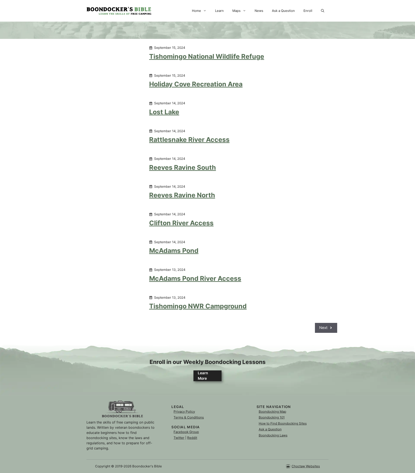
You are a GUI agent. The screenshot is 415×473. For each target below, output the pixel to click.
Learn (219, 11)
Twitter (179, 438)
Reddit (192, 438)
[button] (323, 10)
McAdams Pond (173, 250)
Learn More (203, 376)
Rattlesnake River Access (189, 139)
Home (196, 11)
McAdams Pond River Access (195, 278)
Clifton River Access (181, 223)
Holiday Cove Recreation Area (196, 84)
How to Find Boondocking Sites (283, 423)
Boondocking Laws (273, 435)
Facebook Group (186, 432)
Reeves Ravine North (182, 195)
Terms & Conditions (189, 417)
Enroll (307, 11)
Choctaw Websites (306, 466)
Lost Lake (164, 112)
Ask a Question (283, 11)
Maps (236, 11)
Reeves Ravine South (182, 167)
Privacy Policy (184, 412)
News (259, 11)
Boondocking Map (272, 412)
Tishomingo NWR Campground (198, 306)
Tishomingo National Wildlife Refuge (206, 56)
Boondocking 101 (272, 417)
